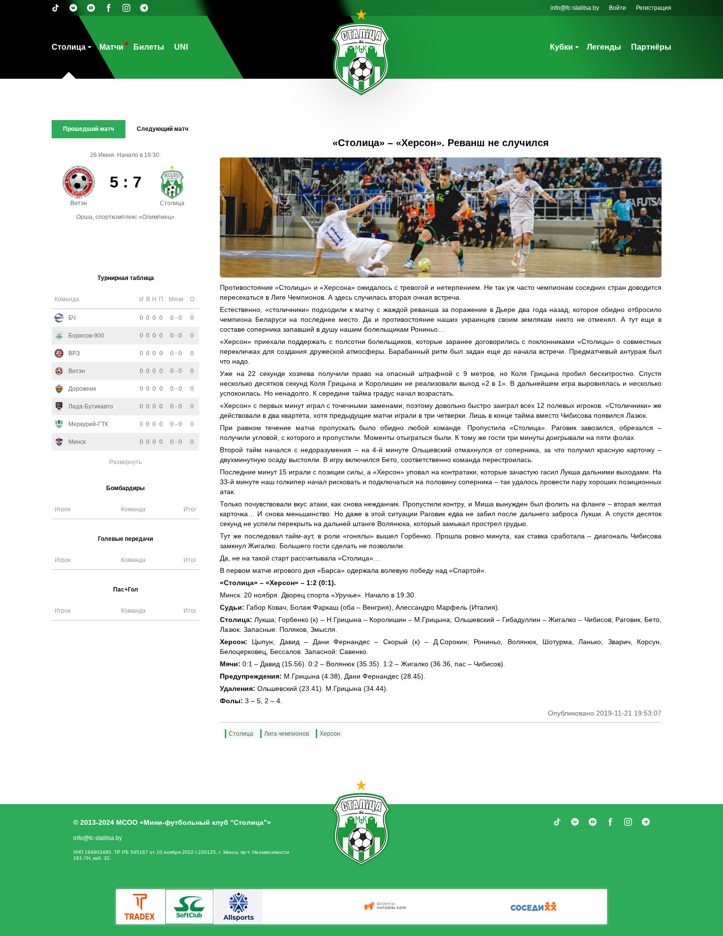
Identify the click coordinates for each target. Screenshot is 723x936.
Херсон (330, 733)
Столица (69, 47)
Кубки (561, 47)
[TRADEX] (140, 906)
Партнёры (651, 47)
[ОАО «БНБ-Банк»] (386, 906)
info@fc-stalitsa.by (574, 7)
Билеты (148, 47)
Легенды (604, 47)
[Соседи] (534, 906)
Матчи (111, 47)
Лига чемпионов (286, 733)
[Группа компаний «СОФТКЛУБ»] (189, 906)
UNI (181, 47)
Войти (617, 7)
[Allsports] (238, 906)
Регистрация (653, 7)
